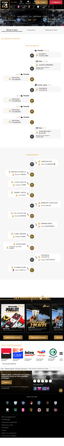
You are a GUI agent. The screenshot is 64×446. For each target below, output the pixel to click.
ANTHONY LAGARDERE (16, 78)
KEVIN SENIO (21, 244)
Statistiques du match (51, 30)
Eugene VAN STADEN (48, 259)
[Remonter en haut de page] (61, 390)
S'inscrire (6, 382)
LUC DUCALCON (20, 213)
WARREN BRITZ (46, 223)
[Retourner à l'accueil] (4, 6)
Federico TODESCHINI (43, 68)
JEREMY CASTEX (20, 192)
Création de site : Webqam (9, 435)
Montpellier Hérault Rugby (54, 20)
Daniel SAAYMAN (20, 216)
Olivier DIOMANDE (47, 164)
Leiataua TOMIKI (21, 185)
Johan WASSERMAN (47, 226)
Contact (4, 430)
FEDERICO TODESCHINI (43, 55)
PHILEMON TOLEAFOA (43, 89)
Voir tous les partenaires (9, 363)
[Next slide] (61, 7)
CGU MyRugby (6, 419)
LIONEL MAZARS (20, 234)
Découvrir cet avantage (13, 337)
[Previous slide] (56, 7)
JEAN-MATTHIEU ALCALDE (45, 132)
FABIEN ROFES (46, 161)
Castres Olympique (10, 20)
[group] (24, 7)
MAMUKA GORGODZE (49, 203)
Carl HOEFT (22, 195)
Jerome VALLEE (46, 205)
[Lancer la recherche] (30, 2)
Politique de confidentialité (9, 422)
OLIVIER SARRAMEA (46, 65)
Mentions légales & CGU (8, 417)
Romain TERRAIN (20, 174)
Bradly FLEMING (21, 236)
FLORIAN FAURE (20, 267)
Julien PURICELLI (20, 270)
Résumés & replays (11, 30)
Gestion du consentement (9, 433)
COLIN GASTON (20, 182)
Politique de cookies (7, 425)
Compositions (31, 30)
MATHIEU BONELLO (18, 172)
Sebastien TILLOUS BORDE (15, 247)
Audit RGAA (5, 428)
